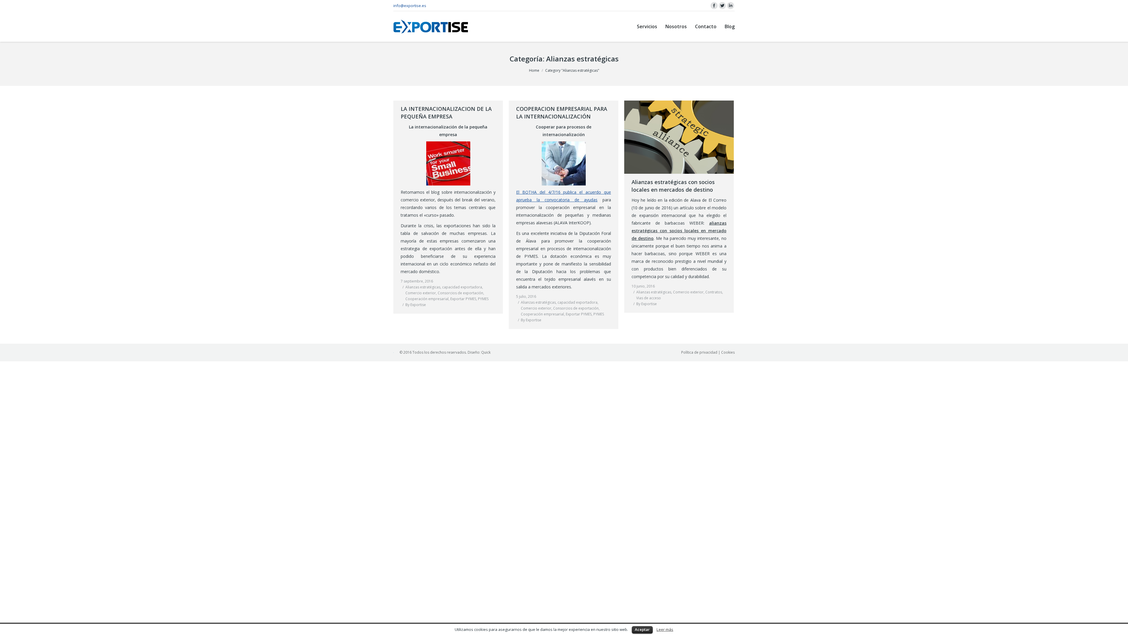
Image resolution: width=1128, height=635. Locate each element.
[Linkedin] (730, 5)
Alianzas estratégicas (422, 287)
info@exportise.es (409, 5)
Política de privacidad (699, 352)
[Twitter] (722, 5)
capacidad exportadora (462, 287)
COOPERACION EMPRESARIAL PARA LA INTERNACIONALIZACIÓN (561, 112)
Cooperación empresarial (427, 298)
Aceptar (642, 629)
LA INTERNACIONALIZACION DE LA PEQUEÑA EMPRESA (446, 112)
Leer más (665, 629)
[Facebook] (714, 5)
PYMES (483, 298)
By (415, 304)
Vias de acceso (648, 297)
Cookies (728, 352)
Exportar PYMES (463, 298)
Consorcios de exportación (460, 292)
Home (534, 70)
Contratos (713, 292)
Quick (486, 352)
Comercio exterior (420, 292)
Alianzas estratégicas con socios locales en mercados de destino (673, 185)
